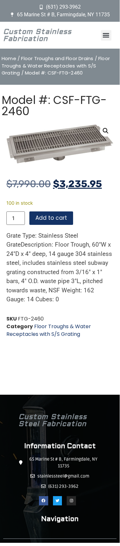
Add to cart (51, 218)
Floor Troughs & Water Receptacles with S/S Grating (56, 65)
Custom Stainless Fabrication (37, 35)
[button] (106, 35)
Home (9, 58)
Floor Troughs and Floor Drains (57, 58)
